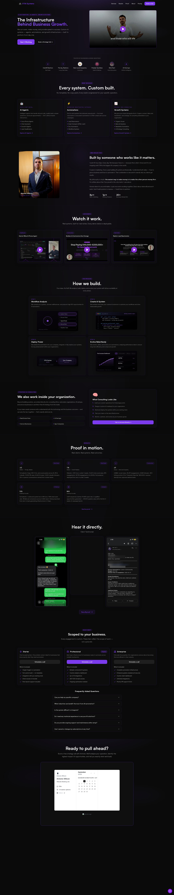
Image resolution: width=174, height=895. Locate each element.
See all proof (85, 612)
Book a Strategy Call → (45, 42)
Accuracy (133, 353)
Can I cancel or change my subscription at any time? (72, 729)
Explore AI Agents (25, 133)
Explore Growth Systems (122, 133)
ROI (116, 353)
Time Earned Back (122, 353)
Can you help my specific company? (66, 697)
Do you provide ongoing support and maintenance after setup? (75, 723)
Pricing (140, 3)
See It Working (26, 42)
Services (113, 3)
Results (121, 3)
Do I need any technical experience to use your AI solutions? (74, 716)
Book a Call (149, 3)
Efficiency (128, 353)
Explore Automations (73, 133)
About (133, 3)
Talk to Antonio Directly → (123, 422)
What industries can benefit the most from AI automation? (74, 704)
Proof (127, 3)
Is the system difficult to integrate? (66, 710)
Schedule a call (40, 662)
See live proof (86, 509)
